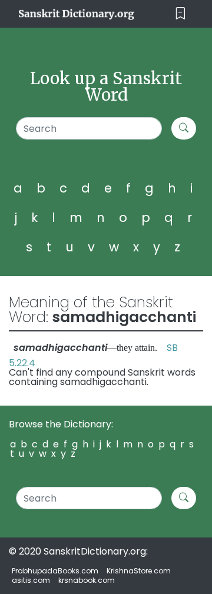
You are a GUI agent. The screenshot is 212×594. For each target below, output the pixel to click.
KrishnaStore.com (139, 571)
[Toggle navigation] (180, 13)
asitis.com (31, 580)
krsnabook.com (86, 580)
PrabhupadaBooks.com (55, 571)
